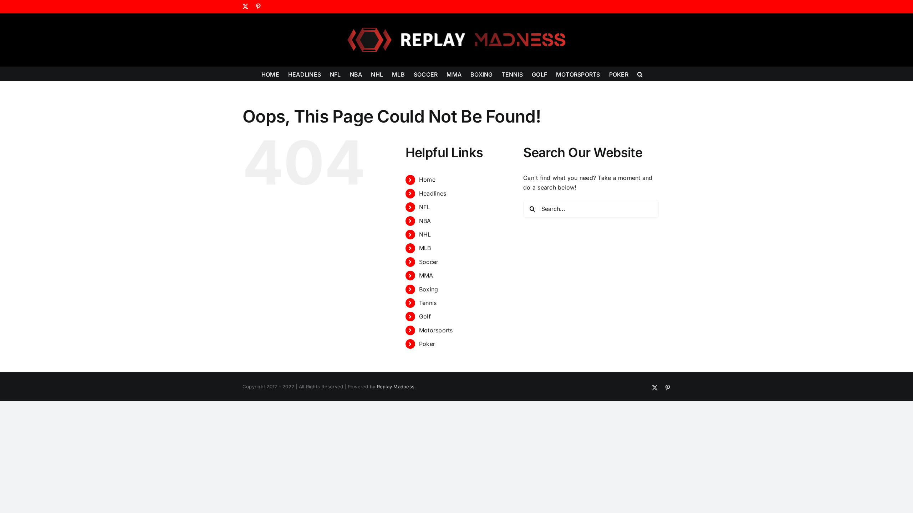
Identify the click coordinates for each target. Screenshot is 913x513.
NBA (425, 220)
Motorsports (436, 330)
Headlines (432, 193)
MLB (425, 248)
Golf (425, 316)
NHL (425, 234)
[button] (640, 74)
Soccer (428, 261)
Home (427, 179)
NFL (424, 207)
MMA (426, 275)
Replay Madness (395, 386)
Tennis (428, 302)
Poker (427, 343)
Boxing (428, 289)
